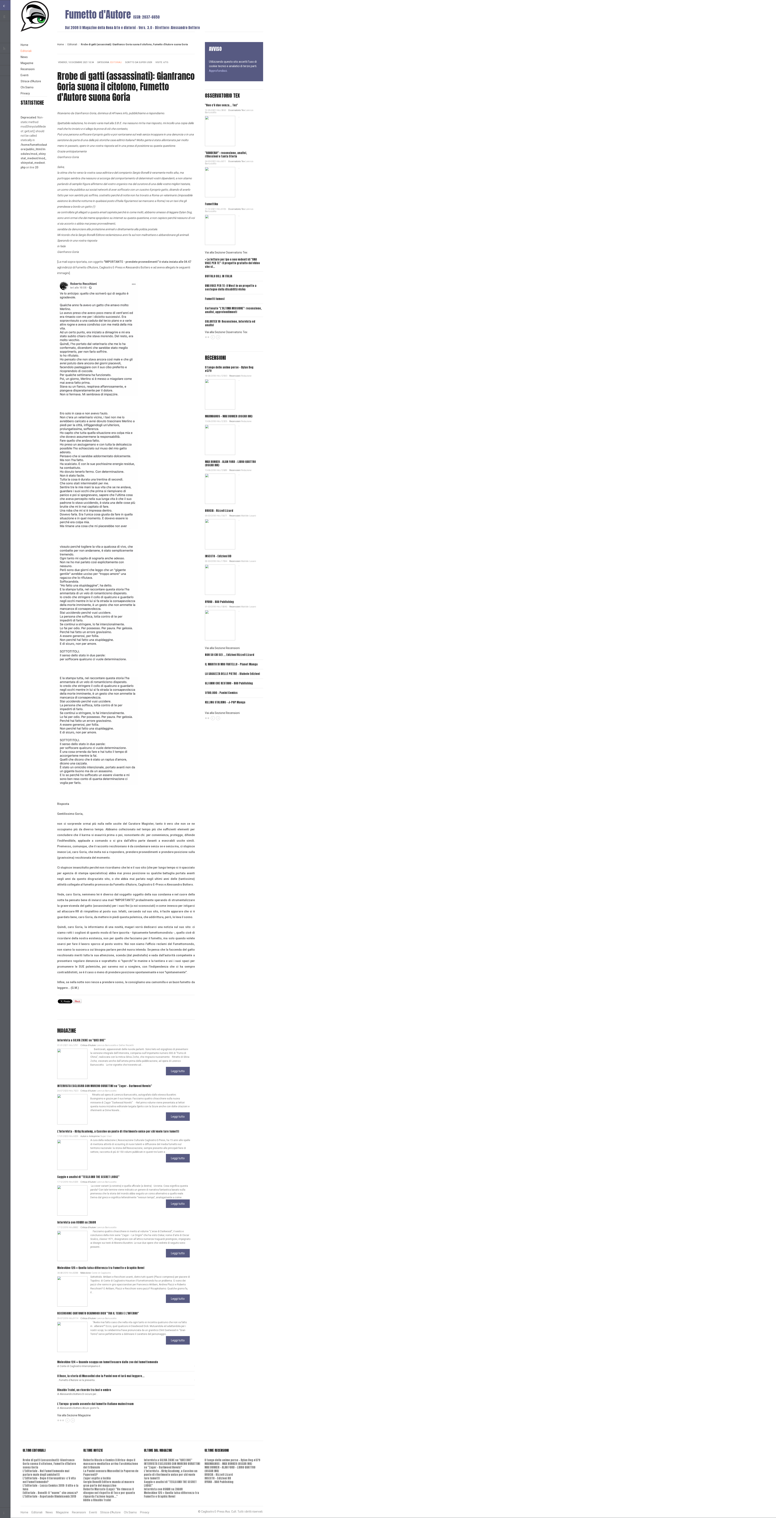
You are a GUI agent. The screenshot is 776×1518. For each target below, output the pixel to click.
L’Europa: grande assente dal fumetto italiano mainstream (95, 1404)
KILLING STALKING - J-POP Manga (225, 702)
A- (192, 49)
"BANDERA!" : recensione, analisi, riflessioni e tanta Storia (226, 154)
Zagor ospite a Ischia (97, 1478)
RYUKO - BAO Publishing (219, 602)
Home (60, 44)
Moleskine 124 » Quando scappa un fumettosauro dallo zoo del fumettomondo (107, 1362)
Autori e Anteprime (90, 1136)
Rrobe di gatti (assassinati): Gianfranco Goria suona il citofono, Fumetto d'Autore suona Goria (49, 1463)
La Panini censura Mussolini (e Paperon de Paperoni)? (110, 1473)
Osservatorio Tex (236, 110)
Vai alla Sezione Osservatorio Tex (226, 252)
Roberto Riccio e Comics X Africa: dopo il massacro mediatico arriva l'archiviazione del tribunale (110, 1463)
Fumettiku (211, 204)
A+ (183, 49)
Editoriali (72, 44)
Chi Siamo (27, 87)
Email (184, 62)
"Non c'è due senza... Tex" (221, 105)
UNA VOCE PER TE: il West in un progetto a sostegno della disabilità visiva (230, 287)
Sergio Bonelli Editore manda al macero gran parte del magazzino (108, 1484)
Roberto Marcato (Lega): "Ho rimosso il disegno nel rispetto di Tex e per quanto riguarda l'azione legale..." (109, 1493)
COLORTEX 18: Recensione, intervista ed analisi (230, 323)
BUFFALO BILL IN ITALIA (218, 276)
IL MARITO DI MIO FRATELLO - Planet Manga (231, 664)
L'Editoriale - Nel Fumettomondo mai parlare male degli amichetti (46, 1473)
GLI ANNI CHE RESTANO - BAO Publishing (229, 683)
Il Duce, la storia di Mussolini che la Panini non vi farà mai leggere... (100, 1376)
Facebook (5, 70)
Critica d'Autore (88, 1045)
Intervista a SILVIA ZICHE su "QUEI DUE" (81, 1040)
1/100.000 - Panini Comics (221, 693)
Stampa (190, 62)
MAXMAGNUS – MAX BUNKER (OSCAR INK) (228, 416)
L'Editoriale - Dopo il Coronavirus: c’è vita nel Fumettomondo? (49, 1480)
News (24, 57)
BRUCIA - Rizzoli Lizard (219, 511)
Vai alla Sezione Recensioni (222, 648)
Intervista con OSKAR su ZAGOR (76, 1222)
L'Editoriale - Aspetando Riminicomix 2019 (49, 1496)
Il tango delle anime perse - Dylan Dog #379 (229, 369)
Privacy (25, 93)
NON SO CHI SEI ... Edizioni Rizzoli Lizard (229, 655)
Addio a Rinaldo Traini (97, 1500)
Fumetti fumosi (215, 299)
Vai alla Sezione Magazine (74, 1415)
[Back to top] (5, 1512)
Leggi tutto (178, 1071)
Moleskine (85, 1273)
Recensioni (234, 376)
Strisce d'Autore (31, 81)
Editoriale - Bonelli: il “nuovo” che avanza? (50, 1493)
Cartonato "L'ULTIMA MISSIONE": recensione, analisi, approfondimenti (233, 310)
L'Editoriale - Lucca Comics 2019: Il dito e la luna (50, 1487)
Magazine (27, 63)
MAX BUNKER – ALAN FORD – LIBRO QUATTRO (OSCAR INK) (230, 463)
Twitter (5, 60)
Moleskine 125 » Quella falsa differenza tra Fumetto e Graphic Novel (100, 1268)
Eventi (24, 75)
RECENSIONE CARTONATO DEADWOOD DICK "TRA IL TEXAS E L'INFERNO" (98, 1313)
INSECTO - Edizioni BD (218, 556)
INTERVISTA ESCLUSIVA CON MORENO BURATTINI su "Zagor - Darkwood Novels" (104, 1086)
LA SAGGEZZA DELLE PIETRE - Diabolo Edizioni (232, 674)
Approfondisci (218, 70)
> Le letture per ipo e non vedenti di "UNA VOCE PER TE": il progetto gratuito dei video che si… (232, 263)
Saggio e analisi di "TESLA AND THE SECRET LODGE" (88, 1177)
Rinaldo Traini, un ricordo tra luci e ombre (84, 1390)
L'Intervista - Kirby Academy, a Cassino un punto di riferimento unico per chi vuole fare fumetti (118, 1131)
